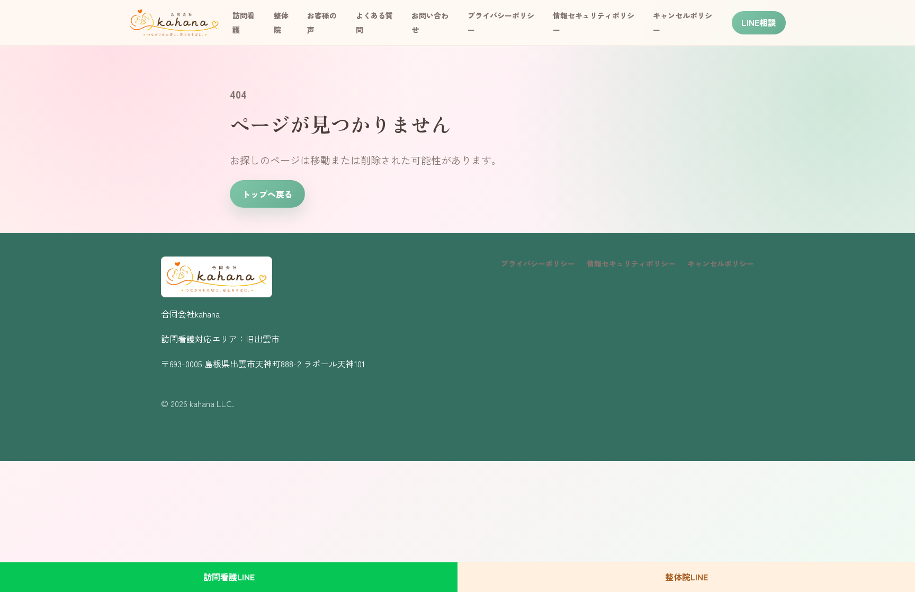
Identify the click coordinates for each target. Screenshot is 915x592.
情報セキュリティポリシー (631, 263)
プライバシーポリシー (538, 263)
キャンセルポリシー (720, 263)
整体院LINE (686, 576)
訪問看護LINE (229, 576)
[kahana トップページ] (174, 22)
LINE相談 (758, 22)
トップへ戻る (267, 194)
